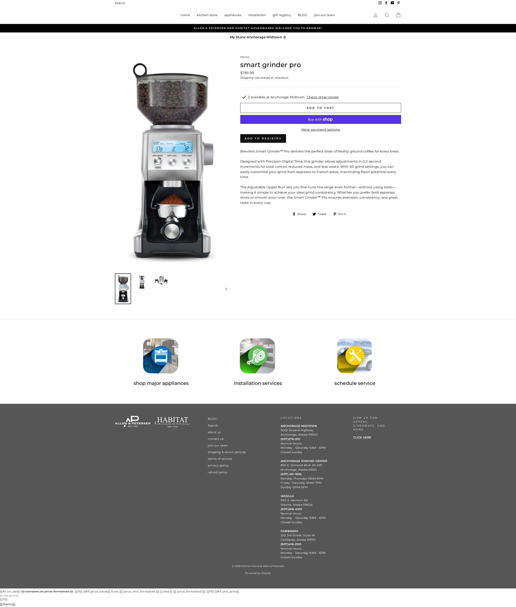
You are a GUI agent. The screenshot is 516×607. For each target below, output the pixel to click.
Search (120, 3)
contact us (216, 438)
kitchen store (207, 15)
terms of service (220, 458)
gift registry (282, 15)
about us (214, 432)
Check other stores (323, 97)
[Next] (224, 288)
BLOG (302, 15)
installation (257, 15)
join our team (324, 15)
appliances (232, 15)
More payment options (320, 130)
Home (244, 57)
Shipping (247, 77)
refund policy (217, 472)
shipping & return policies (227, 452)
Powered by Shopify (258, 573)
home (185, 15)
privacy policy (218, 465)
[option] (258, 28)
